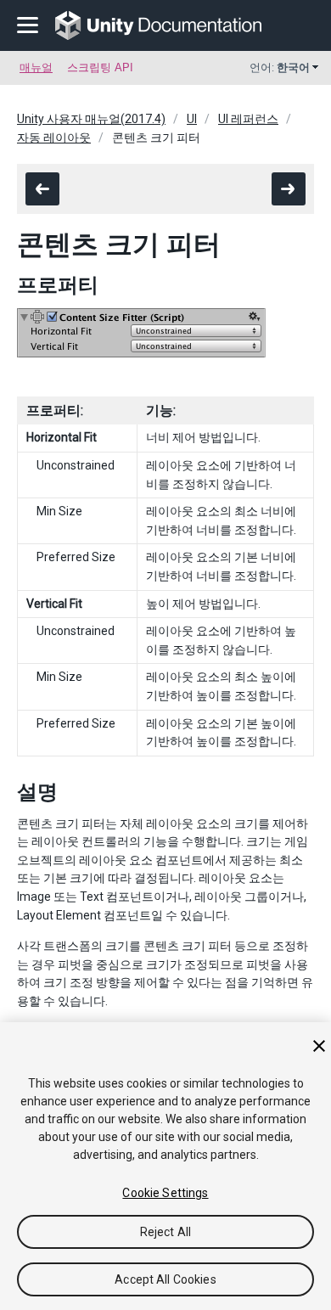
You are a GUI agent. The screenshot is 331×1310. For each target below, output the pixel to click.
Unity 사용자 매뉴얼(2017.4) (91, 119)
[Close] (319, 1046)
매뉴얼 (36, 67)
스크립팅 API (100, 67)
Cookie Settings (165, 1193)
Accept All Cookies (165, 1279)
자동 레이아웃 (54, 137)
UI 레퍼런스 (248, 119)
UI (192, 119)
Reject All (165, 1232)
